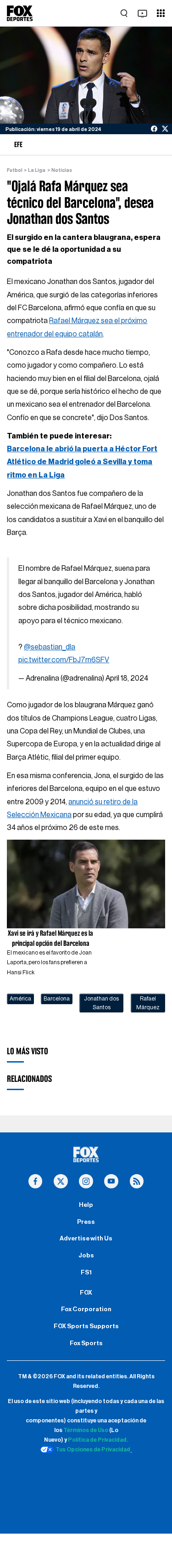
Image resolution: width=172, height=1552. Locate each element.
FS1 (86, 1272)
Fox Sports (86, 1343)
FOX (86, 1293)
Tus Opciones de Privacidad (92, 1449)
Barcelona (57, 998)
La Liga (36, 170)
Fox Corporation (86, 1309)
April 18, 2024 (126, 678)
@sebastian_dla (49, 647)
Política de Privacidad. (98, 1440)
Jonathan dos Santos (101, 1003)
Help (86, 1205)
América (20, 998)
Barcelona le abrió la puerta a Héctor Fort (82, 449)
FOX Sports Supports (86, 1326)
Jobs (86, 1255)
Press (86, 1222)
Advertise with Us (86, 1238)
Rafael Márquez (148, 1003)
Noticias (61, 170)
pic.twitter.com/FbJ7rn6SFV (63, 660)
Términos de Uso (85, 1430)
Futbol (14, 170)
